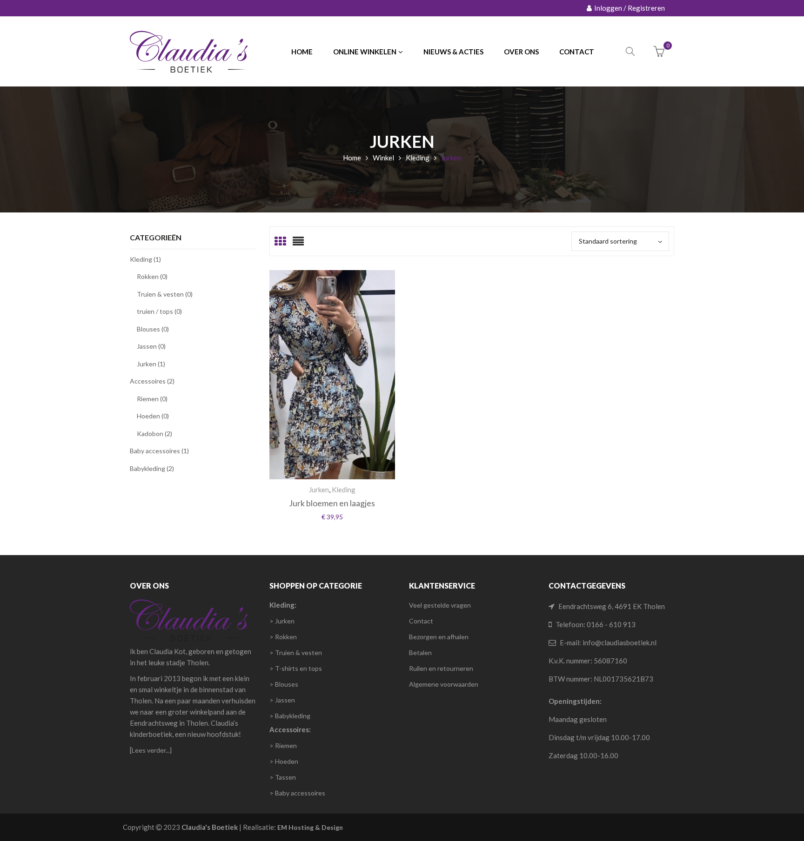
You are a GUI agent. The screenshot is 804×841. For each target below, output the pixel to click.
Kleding (417, 157)
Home (352, 157)
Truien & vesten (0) (165, 294)
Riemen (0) (152, 399)
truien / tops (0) (159, 311)
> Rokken (283, 637)
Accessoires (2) (152, 381)
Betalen (420, 652)
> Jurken (282, 621)
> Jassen (282, 700)
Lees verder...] (152, 750)
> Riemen (283, 745)
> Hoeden (283, 761)
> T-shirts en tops (295, 668)
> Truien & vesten (295, 652)
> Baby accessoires (297, 793)
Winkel (383, 157)
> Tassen (282, 777)
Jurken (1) (151, 364)
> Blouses (283, 684)
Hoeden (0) (153, 416)
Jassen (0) (151, 346)
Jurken (319, 489)
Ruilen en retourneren (441, 668)
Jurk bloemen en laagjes (332, 503)
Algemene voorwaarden (443, 684)
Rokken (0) (152, 276)
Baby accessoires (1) (159, 451)
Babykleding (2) (152, 468)
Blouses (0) (153, 329)
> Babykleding (289, 716)
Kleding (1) (145, 259)
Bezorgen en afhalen (439, 637)
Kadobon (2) (154, 433)
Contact (421, 621)
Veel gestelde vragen (440, 605)
